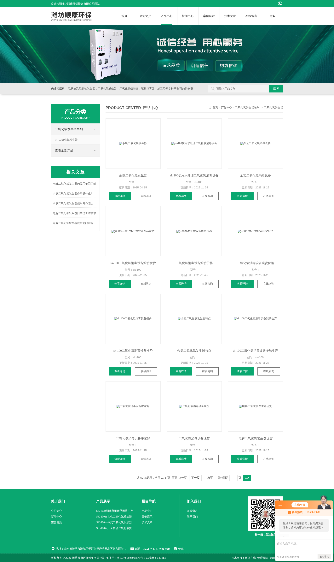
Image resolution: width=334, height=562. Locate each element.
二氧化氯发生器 (68, 139)
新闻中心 (187, 16)
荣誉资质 (56, 522)
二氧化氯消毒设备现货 (194, 438)
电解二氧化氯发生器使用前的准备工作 (75, 223)
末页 (210, 477)
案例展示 (209, 16)
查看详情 (119, 196)
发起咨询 (324, 556)
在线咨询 (146, 196)
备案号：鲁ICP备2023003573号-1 (125, 557)
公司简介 (145, 16)
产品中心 (166, 16)
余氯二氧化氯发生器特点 (194, 350)
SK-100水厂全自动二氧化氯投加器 (114, 529)
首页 (124, 16)
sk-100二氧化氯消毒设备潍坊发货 (133, 263)
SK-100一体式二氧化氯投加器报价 (114, 523)
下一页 (195, 477)
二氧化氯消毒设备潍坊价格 (194, 263)
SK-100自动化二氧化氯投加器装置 (114, 517)
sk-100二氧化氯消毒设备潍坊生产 (255, 350)
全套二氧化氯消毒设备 (255, 175)
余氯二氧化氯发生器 (133, 175)
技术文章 (230, 16)
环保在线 (250, 557)
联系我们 (192, 516)
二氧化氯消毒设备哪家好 (133, 438)
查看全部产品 (64, 150)
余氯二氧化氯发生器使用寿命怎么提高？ (75, 203)
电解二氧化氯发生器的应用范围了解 (74, 183)
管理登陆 (262, 557)
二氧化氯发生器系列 (69, 129)
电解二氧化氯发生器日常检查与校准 (74, 213)
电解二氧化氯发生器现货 (256, 438)
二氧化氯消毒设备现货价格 (255, 263)
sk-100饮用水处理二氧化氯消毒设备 (194, 175)
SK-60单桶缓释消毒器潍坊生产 (114, 510)
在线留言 (251, 16)
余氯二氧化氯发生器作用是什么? (72, 193)
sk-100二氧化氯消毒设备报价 (133, 350)
